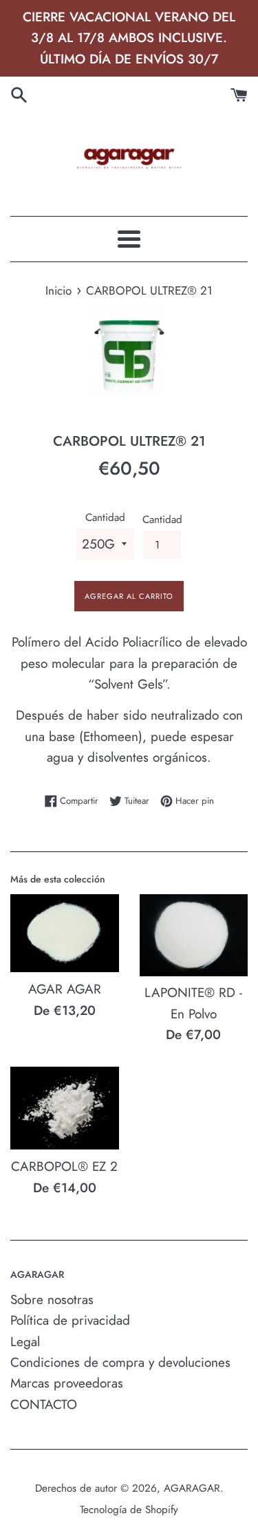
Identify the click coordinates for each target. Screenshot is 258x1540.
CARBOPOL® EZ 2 (64, 1166)
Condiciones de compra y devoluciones (120, 1362)
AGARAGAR (192, 1488)
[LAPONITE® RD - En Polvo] (194, 935)
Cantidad (105, 517)
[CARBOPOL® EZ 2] (64, 1108)
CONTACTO (43, 1404)
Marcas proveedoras (66, 1383)
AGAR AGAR (64, 989)
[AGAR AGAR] (64, 933)
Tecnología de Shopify (129, 1509)
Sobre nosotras (52, 1299)
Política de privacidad (70, 1320)
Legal (25, 1341)
